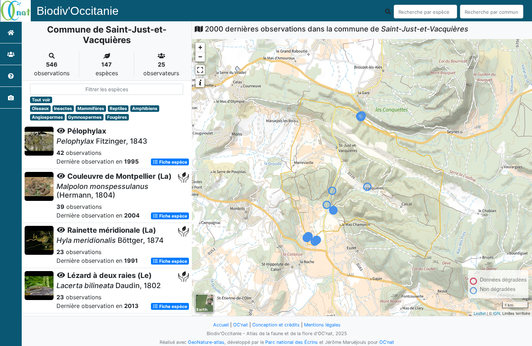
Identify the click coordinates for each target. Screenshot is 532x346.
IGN (496, 313)
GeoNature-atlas (206, 342)
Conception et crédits (276, 325)
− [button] (200, 56)
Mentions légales (322, 325)
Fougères (117, 117)
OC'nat (240, 325)
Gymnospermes (85, 117)
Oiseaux (40, 108)
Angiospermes (47, 117)
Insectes (63, 108)
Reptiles (118, 108)
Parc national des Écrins (291, 342)
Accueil (221, 325)
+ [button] (200, 47)
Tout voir (41, 99)
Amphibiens (144, 108)
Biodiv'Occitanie (78, 10)
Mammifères (90, 108)
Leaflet (480, 313)
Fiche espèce (172, 162)
